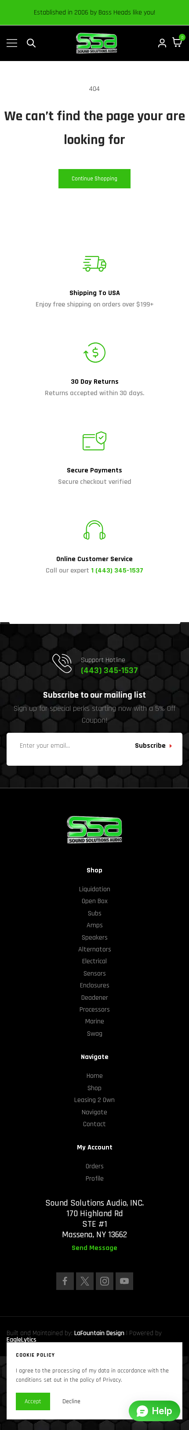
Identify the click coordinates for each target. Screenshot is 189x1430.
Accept (33, 1401)
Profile (95, 1178)
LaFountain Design (99, 1333)
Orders (95, 1166)
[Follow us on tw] (85, 1281)
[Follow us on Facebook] (65, 1281)
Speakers (95, 937)
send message (94, 1248)
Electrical (94, 961)
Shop (94, 1088)
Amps (95, 925)
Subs (95, 913)
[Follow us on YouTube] (124, 1281)
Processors (95, 1009)
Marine (94, 1021)
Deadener (94, 997)
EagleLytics (21, 1340)
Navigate (94, 1112)
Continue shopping (94, 178)
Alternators (94, 949)
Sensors (95, 973)
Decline (71, 1401)
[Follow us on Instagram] (104, 1281)
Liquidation (94, 889)
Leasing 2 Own (94, 1100)
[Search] (31, 43)
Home (95, 1076)
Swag (94, 1033)
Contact (94, 1124)
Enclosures (94, 985)
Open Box (95, 901)
